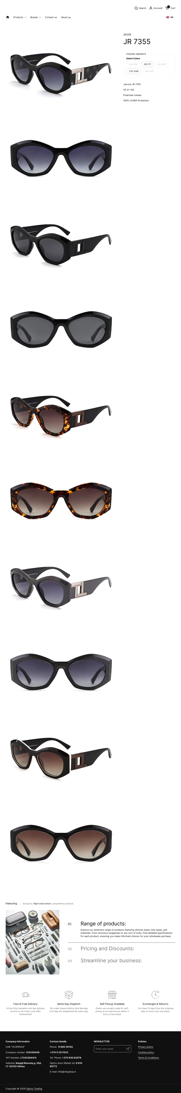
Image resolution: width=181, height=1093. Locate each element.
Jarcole (127, 34)
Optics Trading (34, 1088)
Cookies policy (146, 1052)
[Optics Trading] (12, 8)
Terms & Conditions (148, 1057)
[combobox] (169, 17)
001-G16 (133, 64)
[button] (140, 8)
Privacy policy (145, 1046)
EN (172, 17)
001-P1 (147, 64)
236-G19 (149, 71)
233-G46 (133, 71)
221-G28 (161, 64)
